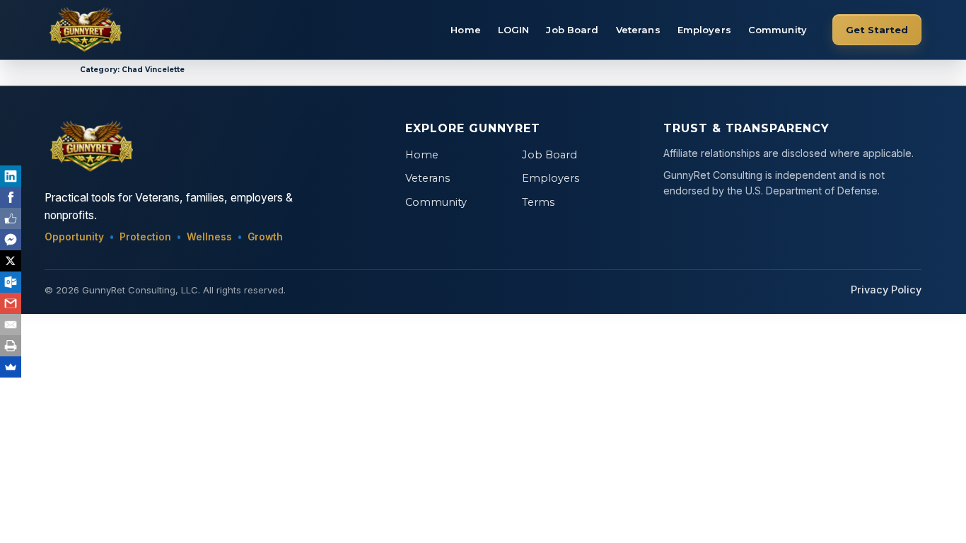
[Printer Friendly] (10, 345)
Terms (538, 202)
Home (465, 29)
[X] (10, 261)
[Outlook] (10, 282)
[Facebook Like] (10, 218)
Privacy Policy (886, 290)
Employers (704, 29)
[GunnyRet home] (83, 30)
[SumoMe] (10, 367)
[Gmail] (10, 303)
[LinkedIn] (10, 176)
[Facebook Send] (10, 239)
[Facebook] (10, 197)
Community (777, 29)
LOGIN (514, 29)
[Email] (10, 324)
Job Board (572, 29)
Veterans (638, 29)
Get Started (877, 29)
